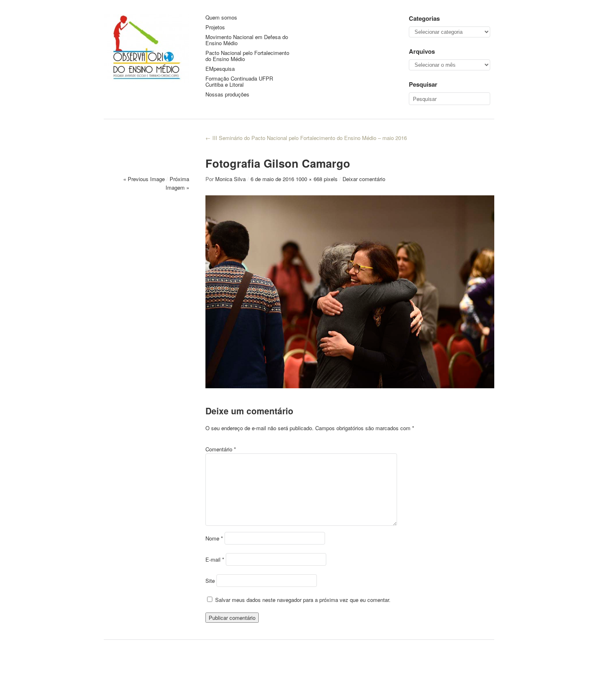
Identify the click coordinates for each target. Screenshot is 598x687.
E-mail (214, 559)
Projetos (215, 27)
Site (210, 580)
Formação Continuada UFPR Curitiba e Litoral (239, 81)
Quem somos (221, 17)
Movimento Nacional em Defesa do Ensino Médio (246, 40)
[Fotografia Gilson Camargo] (349, 385)
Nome (214, 538)
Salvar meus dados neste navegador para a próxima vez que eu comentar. (303, 600)
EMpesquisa (220, 69)
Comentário (220, 449)
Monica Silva (230, 179)
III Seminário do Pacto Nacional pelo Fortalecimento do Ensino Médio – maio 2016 (306, 138)
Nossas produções (227, 94)
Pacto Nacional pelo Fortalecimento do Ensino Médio (247, 56)
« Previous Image (144, 179)
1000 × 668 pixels (317, 179)
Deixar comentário (364, 179)
